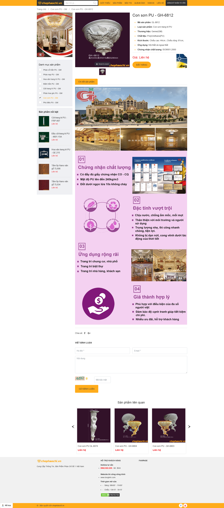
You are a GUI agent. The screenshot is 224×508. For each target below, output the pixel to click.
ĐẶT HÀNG (141, 65)
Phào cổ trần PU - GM (52, 70)
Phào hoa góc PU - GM (52, 93)
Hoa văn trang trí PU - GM (54, 79)
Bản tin (128, 3)
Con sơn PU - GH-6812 (82, 9)
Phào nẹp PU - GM (51, 75)
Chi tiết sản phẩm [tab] (86, 82)
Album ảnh (139, 3)
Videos (151, 3)
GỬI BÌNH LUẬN (86, 389)
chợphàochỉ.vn (58, 505)
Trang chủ (41, 9)
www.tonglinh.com (108, 477)
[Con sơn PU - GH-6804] (131, 425)
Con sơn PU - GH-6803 (163, 446)
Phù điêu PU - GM (50, 103)
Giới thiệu (105, 3)
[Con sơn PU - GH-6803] (168, 425)
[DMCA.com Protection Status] (110, 495)
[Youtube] (185, 505)
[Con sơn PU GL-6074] (93, 425)
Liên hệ (82, 450)
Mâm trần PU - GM (51, 84)
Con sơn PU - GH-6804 (126, 446)
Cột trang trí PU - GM (52, 89)
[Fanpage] (181, 505)
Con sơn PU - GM (59, 9)
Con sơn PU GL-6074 (88, 446)
